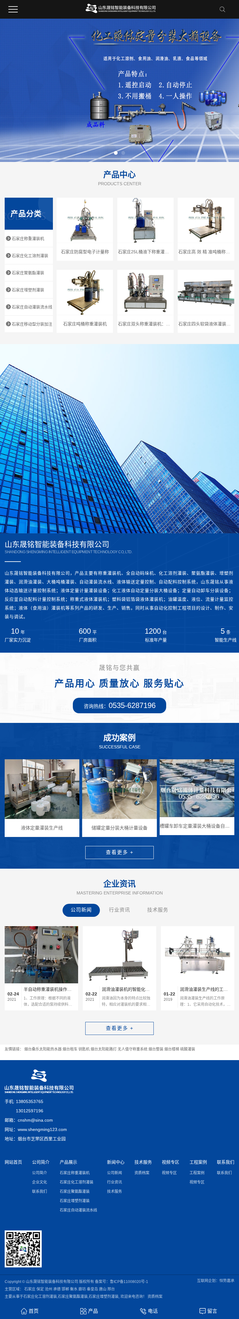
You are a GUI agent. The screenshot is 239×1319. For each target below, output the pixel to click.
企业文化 (39, 1182)
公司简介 (39, 1173)
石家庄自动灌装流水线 (32, 307)
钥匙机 (84, 1049)
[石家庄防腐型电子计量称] (85, 220)
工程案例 (197, 1173)
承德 (57, 1289)
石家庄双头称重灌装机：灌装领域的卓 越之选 (146, 323)
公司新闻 (81, 909)
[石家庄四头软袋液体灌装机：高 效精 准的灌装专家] (206, 292)
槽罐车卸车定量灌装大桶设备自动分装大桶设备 (197, 826)
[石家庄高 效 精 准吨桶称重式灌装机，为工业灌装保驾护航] (206, 220)
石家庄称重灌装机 (28, 238)
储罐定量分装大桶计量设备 (119, 827)
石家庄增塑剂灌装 (28, 289)
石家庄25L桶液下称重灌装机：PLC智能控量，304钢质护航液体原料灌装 (146, 251)
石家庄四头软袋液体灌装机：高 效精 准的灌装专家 (206, 323)
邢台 (111, 1289)
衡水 (73, 1289)
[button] (116, 153)
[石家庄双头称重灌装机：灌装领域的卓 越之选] (145, 292)
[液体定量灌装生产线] (42, 789)
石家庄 (29, 1289)
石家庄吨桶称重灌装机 (85, 323)
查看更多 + (120, 852)
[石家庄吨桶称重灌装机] (85, 292)
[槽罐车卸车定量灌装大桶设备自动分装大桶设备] (197, 788)
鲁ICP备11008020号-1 (129, 1282)
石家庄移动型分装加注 (32, 324)
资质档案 (141, 1173)
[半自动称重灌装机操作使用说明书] (41, 954)
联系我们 (39, 1191)
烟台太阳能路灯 (104, 1049)
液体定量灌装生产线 (42, 827)
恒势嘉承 (226, 1281)
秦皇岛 (92, 1289)
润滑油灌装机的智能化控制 (127, 989)
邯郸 (65, 1289)
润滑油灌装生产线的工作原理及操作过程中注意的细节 (206, 989)
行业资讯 (119, 909)
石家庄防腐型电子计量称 (85, 251)
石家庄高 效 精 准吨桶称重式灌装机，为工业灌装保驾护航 (206, 251)
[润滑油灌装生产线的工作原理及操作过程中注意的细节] (197, 954)
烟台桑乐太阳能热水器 (43, 1049)
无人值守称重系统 (133, 1049)
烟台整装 (155, 1049)
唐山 (102, 1289)
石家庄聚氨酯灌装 (28, 272)
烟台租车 (70, 1049)
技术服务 (157, 909)
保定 (40, 1289)
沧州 (48, 1289)
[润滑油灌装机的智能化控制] (119, 954)
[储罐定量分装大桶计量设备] (119, 789)
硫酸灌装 (187, 1049)
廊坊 (82, 1289)
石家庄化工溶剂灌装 (30, 255)
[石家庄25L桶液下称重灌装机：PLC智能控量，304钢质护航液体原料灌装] (145, 220)
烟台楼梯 (171, 1049)
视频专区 (169, 1173)
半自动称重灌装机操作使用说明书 (49, 989)
